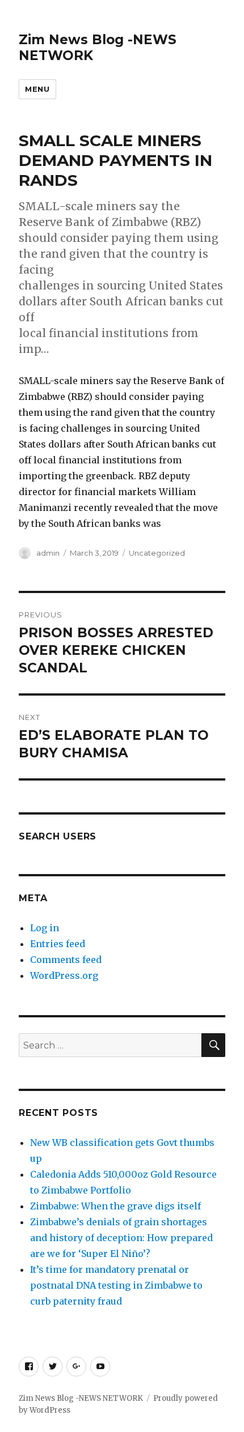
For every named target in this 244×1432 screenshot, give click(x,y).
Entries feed (57, 943)
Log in (44, 928)
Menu (37, 88)
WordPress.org (64, 975)
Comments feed (66, 959)
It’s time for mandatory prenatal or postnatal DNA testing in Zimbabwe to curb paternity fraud (116, 1285)
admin (48, 552)
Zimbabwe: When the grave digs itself (115, 1206)
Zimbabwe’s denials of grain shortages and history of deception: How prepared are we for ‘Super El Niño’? (121, 1237)
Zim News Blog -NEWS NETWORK (81, 1398)
